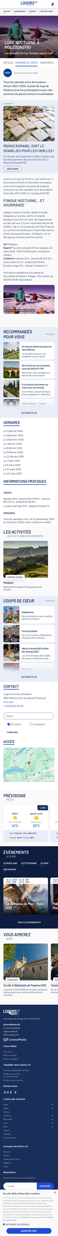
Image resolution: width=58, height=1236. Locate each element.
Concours (7, 1051)
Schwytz (6, 1134)
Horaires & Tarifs (26, 62)
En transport (39, 724)
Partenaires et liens (11, 1159)
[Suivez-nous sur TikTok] (12, 1092)
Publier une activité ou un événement (11, 1075)
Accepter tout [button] (29, 1230)
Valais (5, 1108)
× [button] (55, 1193)
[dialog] (29, 1213)
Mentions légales (10, 1059)
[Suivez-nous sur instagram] (7, 1092)
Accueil (6, 11)
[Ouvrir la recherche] (5, 4)
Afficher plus (29, 412)
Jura (5, 1123)
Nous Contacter (10, 1055)
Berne (5, 1126)
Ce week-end (10, 863)
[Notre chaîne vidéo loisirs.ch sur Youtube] (10, 1092)
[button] (29, 1224)
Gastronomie (19, 11)
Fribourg (7, 1115)
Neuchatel (7, 1119)
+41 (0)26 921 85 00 (13, 705)
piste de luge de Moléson (20, 178)
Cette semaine (29, 863)
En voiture (16, 724)
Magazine (7, 1163)
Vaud (5, 1104)
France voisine (9, 1137)
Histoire (6, 1152)
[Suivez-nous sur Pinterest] (15, 1092)
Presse (6, 1155)
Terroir (32, 11)
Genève (6, 1112)
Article (8, 62)
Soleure (6, 1130)
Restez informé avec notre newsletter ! (19, 1178)
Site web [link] (8, 701)
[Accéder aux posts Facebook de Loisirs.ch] (4, 1092)
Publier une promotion (13, 1080)
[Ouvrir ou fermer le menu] (52, 4)
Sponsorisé (8, 104)
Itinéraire (12, 732)
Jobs (5, 1166)
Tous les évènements (29, 922)
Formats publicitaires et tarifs (16, 1070)
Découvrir (12, 168)
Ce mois (44, 863)
